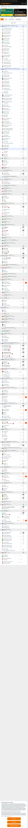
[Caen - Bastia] (13, 310)
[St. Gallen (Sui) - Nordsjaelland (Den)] (13, 122)
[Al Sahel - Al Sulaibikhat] (13, 337)
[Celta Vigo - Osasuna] (13, 152)
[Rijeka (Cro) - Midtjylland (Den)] (13, 135)
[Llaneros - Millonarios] (13, 262)
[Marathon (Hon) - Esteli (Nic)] (13, 349)
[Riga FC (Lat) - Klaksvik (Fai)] (13, 112)
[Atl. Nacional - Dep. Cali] (13, 258)
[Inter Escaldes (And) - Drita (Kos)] (13, 102)
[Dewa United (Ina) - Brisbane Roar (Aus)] (13, 536)
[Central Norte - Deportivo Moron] (13, 173)
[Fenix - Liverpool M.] (13, 486)
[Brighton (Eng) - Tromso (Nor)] (13, 132)
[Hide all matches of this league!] (26, 26)
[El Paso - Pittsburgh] (13, 495)
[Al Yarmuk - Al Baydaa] (13, 555)
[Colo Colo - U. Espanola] (13, 249)
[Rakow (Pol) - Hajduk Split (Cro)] (13, 109)
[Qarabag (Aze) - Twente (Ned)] (13, 82)
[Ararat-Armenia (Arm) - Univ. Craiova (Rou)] (13, 29)
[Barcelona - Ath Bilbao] (13, 155)
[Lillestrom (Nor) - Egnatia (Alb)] (13, 39)
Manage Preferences (14, 825)
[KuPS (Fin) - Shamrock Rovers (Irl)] (13, 72)
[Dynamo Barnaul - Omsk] (13, 406)
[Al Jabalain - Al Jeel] (13, 432)
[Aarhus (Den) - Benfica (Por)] (13, 52)
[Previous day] (2, 23)
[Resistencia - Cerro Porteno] (13, 385)
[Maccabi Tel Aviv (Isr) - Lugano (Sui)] (13, 79)
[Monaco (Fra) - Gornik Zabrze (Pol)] (13, 89)
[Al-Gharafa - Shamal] (13, 397)
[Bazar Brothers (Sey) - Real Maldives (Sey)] (13, 539)
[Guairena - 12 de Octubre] (13, 381)
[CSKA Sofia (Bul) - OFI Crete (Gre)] (13, 56)
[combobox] (13, 23)
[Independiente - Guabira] (13, 213)
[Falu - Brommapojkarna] (13, 454)
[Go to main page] (7, 3)
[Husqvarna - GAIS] (13, 460)
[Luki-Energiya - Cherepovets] (13, 410)
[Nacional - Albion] (13, 489)
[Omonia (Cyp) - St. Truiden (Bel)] (13, 42)
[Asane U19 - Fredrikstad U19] (13, 372)
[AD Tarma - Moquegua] (13, 391)
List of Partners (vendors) (6, 816)
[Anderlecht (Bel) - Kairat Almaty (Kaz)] (13, 62)
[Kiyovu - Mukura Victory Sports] (13, 423)
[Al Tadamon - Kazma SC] (13, 340)
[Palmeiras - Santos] (13, 228)
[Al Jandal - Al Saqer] (13, 439)
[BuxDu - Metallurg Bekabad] (13, 520)
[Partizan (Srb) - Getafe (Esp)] (13, 145)
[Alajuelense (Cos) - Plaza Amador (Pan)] (13, 353)
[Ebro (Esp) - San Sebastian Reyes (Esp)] (13, 549)
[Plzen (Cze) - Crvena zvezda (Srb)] (13, 46)
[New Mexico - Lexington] (13, 498)
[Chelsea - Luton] (13, 301)
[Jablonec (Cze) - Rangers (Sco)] (13, 75)
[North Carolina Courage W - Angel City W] (13, 507)
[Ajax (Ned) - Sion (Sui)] (13, 115)
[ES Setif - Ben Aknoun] (13, 161)
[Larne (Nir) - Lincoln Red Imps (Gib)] (13, 142)
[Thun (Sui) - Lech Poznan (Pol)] (13, 59)
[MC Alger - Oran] (13, 164)
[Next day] (25, 23)
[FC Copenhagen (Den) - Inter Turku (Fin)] (13, 95)
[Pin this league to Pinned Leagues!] (8, 158)
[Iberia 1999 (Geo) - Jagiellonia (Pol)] (13, 32)
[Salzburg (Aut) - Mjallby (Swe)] (13, 49)
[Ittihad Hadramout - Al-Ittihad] (13, 559)
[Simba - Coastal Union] (13, 479)
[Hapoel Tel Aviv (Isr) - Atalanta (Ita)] (13, 119)
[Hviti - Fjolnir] (13, 325)
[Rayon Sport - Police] (13, 426)
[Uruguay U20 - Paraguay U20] (13, 526)
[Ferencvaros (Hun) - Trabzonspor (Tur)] (13, 66)
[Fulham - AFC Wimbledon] (13, 304)
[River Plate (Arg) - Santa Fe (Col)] (13, 445)
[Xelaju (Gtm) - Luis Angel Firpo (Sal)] (13, 356)
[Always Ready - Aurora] (13, 210)
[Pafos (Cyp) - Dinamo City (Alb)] (13, 105)
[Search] (23, 3)
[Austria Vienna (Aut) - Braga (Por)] (13, 125)
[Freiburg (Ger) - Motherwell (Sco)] (13, 85)
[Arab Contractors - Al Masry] (13, 286)
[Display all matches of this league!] (26, 168)
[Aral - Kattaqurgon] (13, 514)
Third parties (22, 810)
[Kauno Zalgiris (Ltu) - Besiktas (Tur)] (13, 36)
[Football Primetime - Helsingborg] (13, 457)
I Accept (14, 818)
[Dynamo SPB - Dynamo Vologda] (13, 416)
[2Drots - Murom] (13, 413)
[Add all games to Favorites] (1, 26)
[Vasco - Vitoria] (13, 231)
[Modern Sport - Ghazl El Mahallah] (13, 282)
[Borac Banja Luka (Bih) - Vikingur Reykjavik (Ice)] (13, 129)
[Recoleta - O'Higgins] (13, 252)
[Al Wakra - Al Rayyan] (13, 400)
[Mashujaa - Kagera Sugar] (13, 476)
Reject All (14, 822)
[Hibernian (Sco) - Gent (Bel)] (13, 139)
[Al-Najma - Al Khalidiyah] (13, 197)
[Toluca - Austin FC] (13, 362)
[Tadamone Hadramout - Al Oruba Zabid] (13, 562)
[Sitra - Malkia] (13, 200)
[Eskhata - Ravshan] (13, 470)
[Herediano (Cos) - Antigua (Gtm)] (13, 346)
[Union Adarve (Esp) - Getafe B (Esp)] (13, 532)
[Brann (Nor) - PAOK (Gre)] (13, 92)
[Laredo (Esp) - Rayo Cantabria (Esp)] (13, 543)
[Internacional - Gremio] (13, 234)
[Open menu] (25, 3)
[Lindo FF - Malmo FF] (13, 464)
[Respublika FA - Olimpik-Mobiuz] (13, 517)
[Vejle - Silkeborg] (13, 271)
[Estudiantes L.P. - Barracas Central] (13, 182)
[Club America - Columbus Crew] (13, 366)
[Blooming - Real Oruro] (13, 206)
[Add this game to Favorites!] (1, 29)
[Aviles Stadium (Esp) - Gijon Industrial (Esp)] (13, 546)
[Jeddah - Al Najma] (13, 435)
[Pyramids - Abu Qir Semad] (13, 289)
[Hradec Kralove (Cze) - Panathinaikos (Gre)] (13, 99)
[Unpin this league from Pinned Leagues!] (17, 26)
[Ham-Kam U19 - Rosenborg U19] (13, 375)
